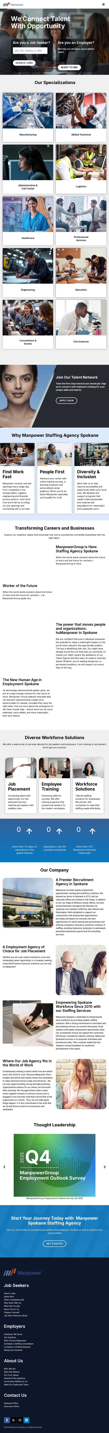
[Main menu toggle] (103, 4)
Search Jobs (24, 63)
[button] (4, 1167)
